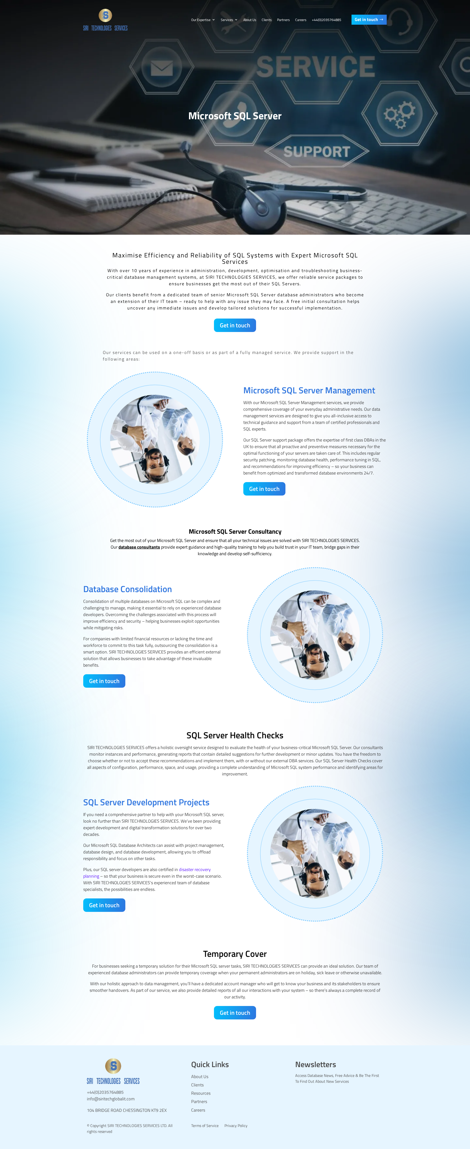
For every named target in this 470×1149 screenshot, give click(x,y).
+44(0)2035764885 (326, 19)
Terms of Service (205, 1125)
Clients (267, 19)
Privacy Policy (235, 1125)
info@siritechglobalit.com (111, 1098)
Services (227, 19)
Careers (300, 19)
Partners (283, 19)
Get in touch (366, 19)
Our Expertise (201, 19)
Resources (201, 1093)
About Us (249, 19)
